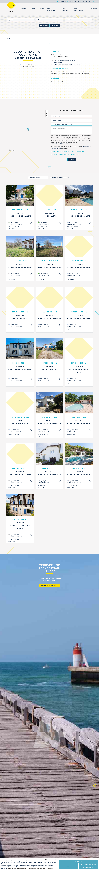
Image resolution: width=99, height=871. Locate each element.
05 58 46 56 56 (58, 62)
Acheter (23, 8)
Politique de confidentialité (51, 859)
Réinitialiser (44, 25)
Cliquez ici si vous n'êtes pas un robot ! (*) (66, 154)
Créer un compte (74, 1)
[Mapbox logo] (12, 150)
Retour (11, 39)
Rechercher (55, 25)
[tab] (38, 177)
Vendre (41, 8)
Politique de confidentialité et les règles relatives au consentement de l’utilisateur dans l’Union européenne (31, 868)
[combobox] (20, 19)
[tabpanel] (49, 364)
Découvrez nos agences (49, 585)
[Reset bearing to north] (47, 116)
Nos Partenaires (51, 9)
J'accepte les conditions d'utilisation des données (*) (69, 151)
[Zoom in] (47, 111)
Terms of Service (56, 148)
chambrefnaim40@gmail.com (59, 143)
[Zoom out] (47, 113)
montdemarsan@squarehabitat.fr (64, 60)
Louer (33, 8)
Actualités (93, 8)
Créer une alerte (87, 1)
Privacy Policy (86, 146)
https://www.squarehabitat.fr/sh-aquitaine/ (67, 64)
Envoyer (71, 159)
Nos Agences (65, 9)
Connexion (62, 1)
